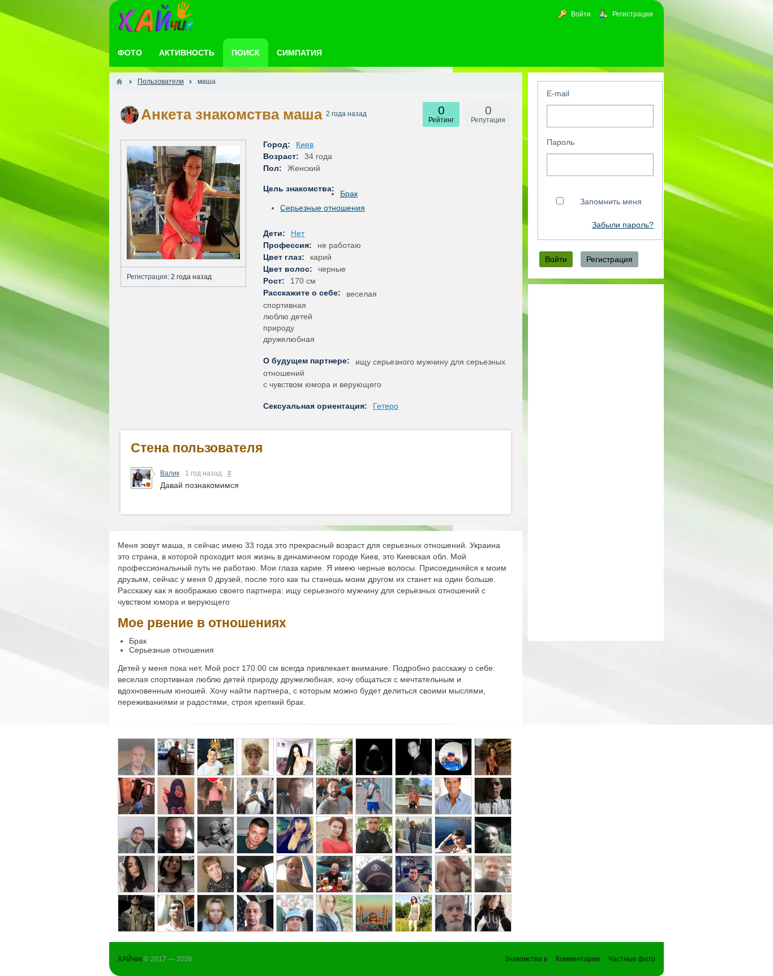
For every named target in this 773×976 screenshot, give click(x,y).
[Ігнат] (374, 835)
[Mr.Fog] (493, 835)
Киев (305, 144)
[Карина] (493, 913)
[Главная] (119, 81)
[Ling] (453, 757)
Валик (169, 473)
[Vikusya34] (215, 835)
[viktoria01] (414, 835)
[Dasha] (255, 874)
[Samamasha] (334, 913)
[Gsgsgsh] (255, 796)
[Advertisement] (595, 462)
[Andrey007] (295, 913)
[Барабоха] (374, 796)
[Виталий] (176, 757)
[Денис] (176, 835)
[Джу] (215, 913)
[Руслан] (334, 796)
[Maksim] (255, 757)
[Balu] (295, 874)
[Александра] (295, 757)
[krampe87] (453, 913)
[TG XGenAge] (453, 874)
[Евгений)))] (334, 757)
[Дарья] (493, 757)
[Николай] (453, 796)
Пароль (560, 142)
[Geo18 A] (493, 874)
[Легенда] (136, 874)
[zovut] (374, 913)
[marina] (453, 835)
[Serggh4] (255, 835)
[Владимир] (493, 796)
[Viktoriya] (136, 796)
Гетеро (385, 405)
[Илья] (414, 796)
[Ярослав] (136, 835)
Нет (297, 233)
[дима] (215, 757)
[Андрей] (136, 757)
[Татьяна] (295, 835)
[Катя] (176, 874)
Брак (349, 193)
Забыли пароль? (623, 225)
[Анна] (414, 913)
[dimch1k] (414, 757)
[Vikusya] (215, 796)
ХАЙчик (130, 959)
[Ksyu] (176, 796)
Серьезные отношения (322, 207)
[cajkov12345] (176, 913)
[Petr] (136, 913)
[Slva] (374, 757)
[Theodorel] (295, 796)
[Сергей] (414, 874)
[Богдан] (215, 874)
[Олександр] (334, 874)
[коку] (334, 835)
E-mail (558, 93)
